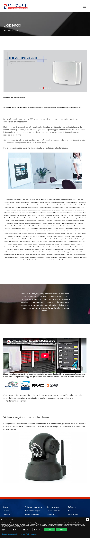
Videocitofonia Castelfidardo (45, 220)
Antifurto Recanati (47, 218)
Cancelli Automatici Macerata (67, 244)
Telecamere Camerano (30, 220)
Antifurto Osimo (32, 215)
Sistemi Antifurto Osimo (39, 252)
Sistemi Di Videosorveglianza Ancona (54, 202)
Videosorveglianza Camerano (69, 223)
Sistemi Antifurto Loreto (71, 228)
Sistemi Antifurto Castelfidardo (28, 225)
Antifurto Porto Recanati (72, 225)
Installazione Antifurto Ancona (60, 207)
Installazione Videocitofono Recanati (56, 254)
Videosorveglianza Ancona (11, 257)
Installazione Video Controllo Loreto (45, 246)
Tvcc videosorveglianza (33, 511)
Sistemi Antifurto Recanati (65, 257)
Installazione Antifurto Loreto (76, 207)
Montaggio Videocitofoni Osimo (55, 236)
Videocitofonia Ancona (71, 202)
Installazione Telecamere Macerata (56, 233)
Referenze (72, 507)
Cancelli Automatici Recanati (13, 210)
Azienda (6, 511)
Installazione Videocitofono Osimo (57, 241)
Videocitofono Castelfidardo (69, 210)
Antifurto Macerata (33, 207)
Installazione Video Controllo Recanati (76, 233)
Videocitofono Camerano (26, 231)
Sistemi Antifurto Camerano (37, 257)
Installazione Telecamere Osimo (15, 249)
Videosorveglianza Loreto (26, 212)
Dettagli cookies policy (10, 534)
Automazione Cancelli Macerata (39, 228)
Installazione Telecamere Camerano (31, 210)
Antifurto (6, 515)
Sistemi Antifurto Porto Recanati (18, 215)
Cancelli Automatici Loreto (22, 202)
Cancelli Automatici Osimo (17, 220)
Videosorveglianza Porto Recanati (51, 223)
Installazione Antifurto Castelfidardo (43, 212)
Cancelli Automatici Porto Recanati (62, 218)
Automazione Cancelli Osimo (60, 204)
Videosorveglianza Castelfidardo (77, 204)
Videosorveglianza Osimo (44, 225)
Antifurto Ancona (24, 257)
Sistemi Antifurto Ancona (37, 202)
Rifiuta (61, 529)
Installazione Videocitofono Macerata (65, 246)
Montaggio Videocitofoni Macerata (75, 220)
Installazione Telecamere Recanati (31, 199)
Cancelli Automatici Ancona (24, 252)
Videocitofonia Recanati (67, 215)
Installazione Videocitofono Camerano (31, 218)
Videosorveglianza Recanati (44, 204)
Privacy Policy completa (29, 534)
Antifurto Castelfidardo (51, 257)
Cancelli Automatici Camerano (56, 228)
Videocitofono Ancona (23, 254)
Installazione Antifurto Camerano (15, 223)
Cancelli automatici (53, 511)
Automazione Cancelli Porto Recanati (36, 233)
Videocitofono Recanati (10, 254)
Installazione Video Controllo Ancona (34, 249)
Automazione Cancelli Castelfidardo (51, 210)
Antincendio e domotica (33, 507)
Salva (49, 529)
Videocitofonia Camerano (10, 238)
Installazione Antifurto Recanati (55, 252)
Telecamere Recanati (25, 241)
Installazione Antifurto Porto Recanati (30, 259)
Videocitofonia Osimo (14, 218)
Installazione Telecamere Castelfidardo (76, 254)
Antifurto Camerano (30, 204)
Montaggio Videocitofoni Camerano (74, 249)
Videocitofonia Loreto (45, 207)
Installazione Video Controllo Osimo (43, 231)
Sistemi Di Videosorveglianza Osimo (50, 199)
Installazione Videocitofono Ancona (54, 249)
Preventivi (50, 515)
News (70, 511)
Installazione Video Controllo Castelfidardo (16, 207)
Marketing (38, 530)
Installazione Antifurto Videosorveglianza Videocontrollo (55, 259)
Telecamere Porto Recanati (14, 236)
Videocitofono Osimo (59, 220)
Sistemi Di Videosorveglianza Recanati (60, 238)
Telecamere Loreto (14, 241)
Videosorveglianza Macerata (15, 244)
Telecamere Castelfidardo (28, 246)
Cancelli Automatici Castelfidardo (76, 241)
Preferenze (18, 530)
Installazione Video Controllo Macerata (64, 231)
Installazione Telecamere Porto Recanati (49, 244)
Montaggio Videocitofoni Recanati (73, 236)
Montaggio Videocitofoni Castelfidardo (74, 252)
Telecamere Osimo (19, 204)
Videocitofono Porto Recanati (37, 254)
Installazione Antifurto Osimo (68, 199)
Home (8, 31)
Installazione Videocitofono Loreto (20, 228)
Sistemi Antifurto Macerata (30, 244)
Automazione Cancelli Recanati (18, 233)
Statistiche (28, 530)
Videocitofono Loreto (10, 252)
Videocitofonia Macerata (60, 212)
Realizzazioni (73, 515)
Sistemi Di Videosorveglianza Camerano (28, 238)
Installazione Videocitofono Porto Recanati (48, 215)
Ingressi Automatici (32, 515)
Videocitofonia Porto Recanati (13, 199)
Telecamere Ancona (81, 246)
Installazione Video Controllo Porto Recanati (34, 236)
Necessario (7, 530)
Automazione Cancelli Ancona (39, 241)
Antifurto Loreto (44, 238)
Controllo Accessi (53, 507)
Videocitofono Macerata (58, 225)
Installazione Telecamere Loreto (33, 223)
